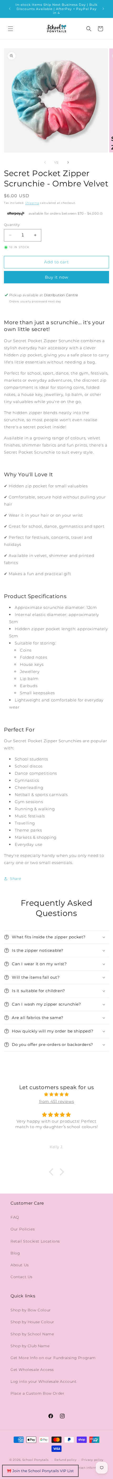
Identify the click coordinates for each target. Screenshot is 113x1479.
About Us (20, 1265)
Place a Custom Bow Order (37, 1393)
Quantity (12, 224)
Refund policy (65, 1460)
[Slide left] (45, 162)
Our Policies (23, 1229)
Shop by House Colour (32, 1322)
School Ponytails (35, 1460)
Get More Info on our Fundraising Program (53, 1357)
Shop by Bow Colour (31, 1310)
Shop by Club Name (30, 1346)
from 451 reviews (56, 1101)
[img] (56, 1094)
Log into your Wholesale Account (44, 1381)
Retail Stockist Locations (35, 1241)
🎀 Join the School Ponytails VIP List (40, 1470)
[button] (10, 29)
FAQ (15, 1217)
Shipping (32, 203)
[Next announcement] (103, 8)
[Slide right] (68, 162)
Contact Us (22, 1276)
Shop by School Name (32, 1334)
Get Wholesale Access (32, 1369)
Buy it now (56, 277)
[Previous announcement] (10, 8)
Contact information (89, 1468)
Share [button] (15, 878)
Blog (15, 1253)
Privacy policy (92, 1460)
